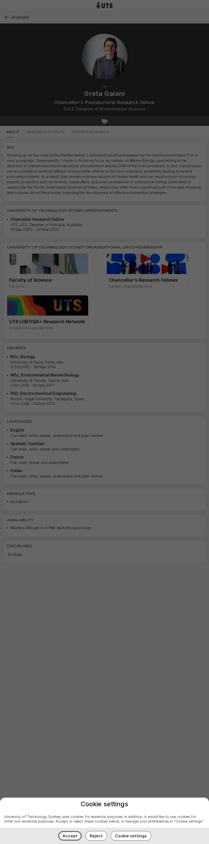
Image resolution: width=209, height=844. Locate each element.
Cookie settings (131, 835)
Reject (96, 835)
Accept (69, 835)
